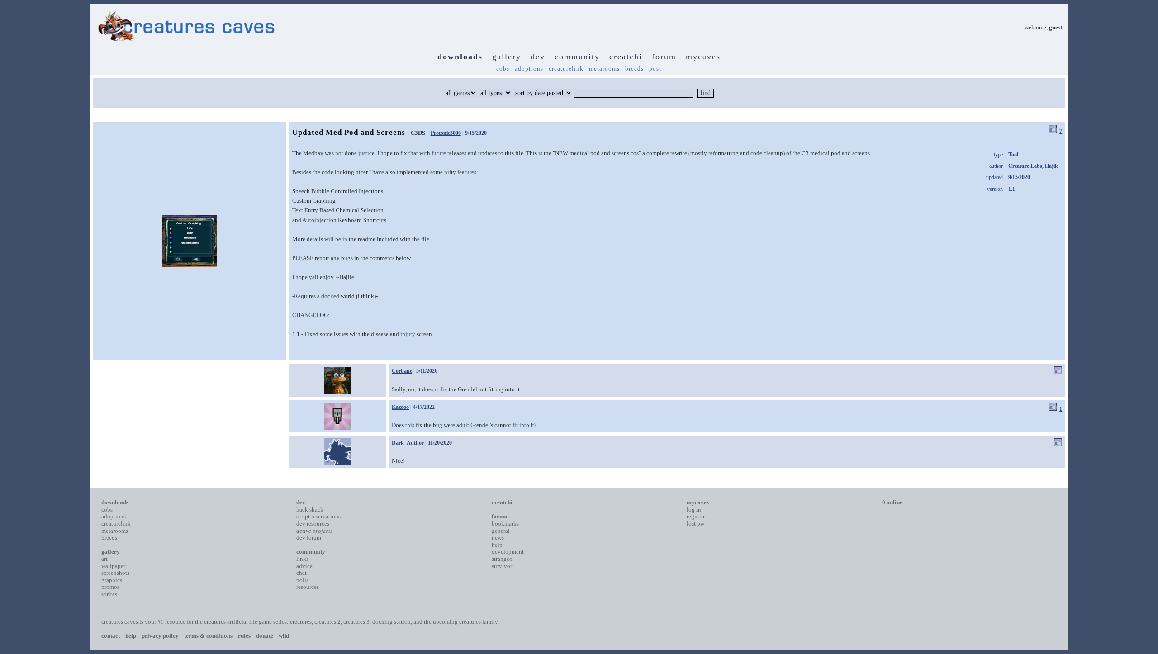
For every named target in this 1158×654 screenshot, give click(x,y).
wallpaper (113, 566)
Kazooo (400, 407)
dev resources (312, 523)
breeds (634, 68)
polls (302, 580)
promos (110, 586)
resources (307, 586)
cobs (502, 68)
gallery (506, 56)
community (577, 56)
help (497, 544)
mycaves (703, 56)
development (508, 551)
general (501, 530)
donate (264, 635)
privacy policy (160, 635)
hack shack (309, 509)
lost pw (695, 523)
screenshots (115, 572)
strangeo (502, 558)
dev (538, 56)
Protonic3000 (446, 133)
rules (244, 635)
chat (301, 572)
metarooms (604, 68)
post (655, 68)
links (302, 558)
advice (304, 566)
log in (694, 509)
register (696, 516)
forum (664, 56)
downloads (460, 56)
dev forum (308, 537)
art (104, 558)
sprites (109, 594)
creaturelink (566, 68)
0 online (892, 502)
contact (110, 635)
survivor (502, 566)
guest (1055, 27)
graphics (111, 580)
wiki (284, 635)
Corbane (402, 371)
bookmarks (505, 523)
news (498, 537)
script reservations (318, 516)
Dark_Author (408, 443)
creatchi (625, 56)
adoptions (529, 68)
